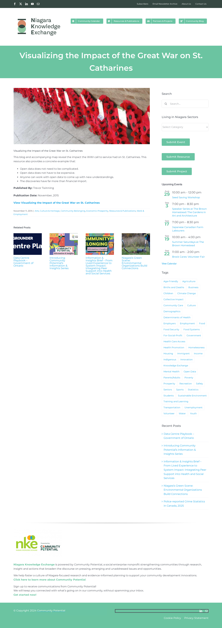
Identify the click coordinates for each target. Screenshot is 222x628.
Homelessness (196, 347)
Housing (168, 353)
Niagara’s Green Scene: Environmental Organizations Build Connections (134, 263)
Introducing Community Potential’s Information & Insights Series (59, 263)
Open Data (190, 371)
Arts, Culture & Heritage (47, 210)
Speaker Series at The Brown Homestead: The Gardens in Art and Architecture (189, 212)
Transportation (171, 407)
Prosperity (169, 383)
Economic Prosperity (97, 210)
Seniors (167, 389)
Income (198, 353)
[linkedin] (201, 611)
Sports (180, 389)
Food (202, 323)
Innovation (186, 359)
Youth (193, 413)
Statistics (193, 389)
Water (182, 413)
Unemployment (193, 407)
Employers (169, 323)
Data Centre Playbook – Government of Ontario (23, 261)
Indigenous (169, 359)
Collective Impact (173, 299)
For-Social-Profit (172, 335)
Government (194, 335)
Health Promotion (173, 347)
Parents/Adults (171, 377)
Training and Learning (175, 401)
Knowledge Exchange (175, 365)
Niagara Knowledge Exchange (34, 564)
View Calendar (169, 263)
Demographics (171, 311)
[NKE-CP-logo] (37, 530)
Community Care (173, 305)
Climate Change (186, 293)
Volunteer (169, 413)
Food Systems (191, 329)
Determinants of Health (176, 317)
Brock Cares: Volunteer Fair (188, 256)
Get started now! (24, 594)
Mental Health (171, 371)
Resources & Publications (122, 210)
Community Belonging (73, 210)
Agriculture (188, 281)
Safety (199, 383)
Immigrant (183, 353)
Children (168, 293)
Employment (187, 323)
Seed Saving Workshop (186, 197)
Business (193, 287)
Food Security (171, 329)
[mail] (206, 611)
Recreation (185, 383)
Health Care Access (174, 341)
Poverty (188, 377)
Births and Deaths (173, 287)
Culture (191, 305)
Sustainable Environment (192, 395)
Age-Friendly (170, 281)
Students (168, 395)
